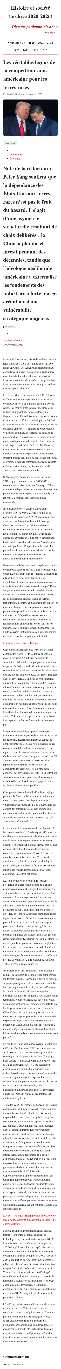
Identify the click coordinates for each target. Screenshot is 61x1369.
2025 (41, 43)
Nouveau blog (16, 43)
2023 (17, 50)
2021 (35, 50)
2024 (50, 43)
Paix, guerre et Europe (26, 643)
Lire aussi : (9, 643)
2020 (44, 50)
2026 (32, 43)
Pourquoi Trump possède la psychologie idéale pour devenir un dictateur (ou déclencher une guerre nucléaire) (29, 1219)
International (16, 154)
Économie (15, 158)
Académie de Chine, (13, 340)
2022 (26, 50)
